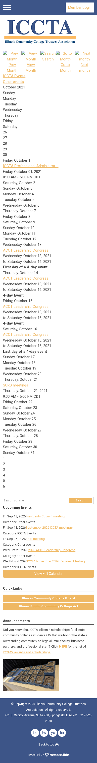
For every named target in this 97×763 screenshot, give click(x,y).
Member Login (80, 7)
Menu (7, 7)
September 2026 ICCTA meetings (49, 527)
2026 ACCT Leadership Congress (51, 550)
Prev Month (12, 67)
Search (80, 500)
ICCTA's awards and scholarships (26, 652)
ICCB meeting (35, 539)
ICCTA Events (14, 76)
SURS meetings (15, 385)
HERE (63, 646)
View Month (31, 67)
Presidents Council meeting (45, 516)
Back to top (47, 744)
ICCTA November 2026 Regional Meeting (56, 561)
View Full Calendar (48, 574)
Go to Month (65, 67)
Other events (13, 81)
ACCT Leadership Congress (25, 250)
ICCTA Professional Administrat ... (30, 166)
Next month (84, 67)
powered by (36, 754)
